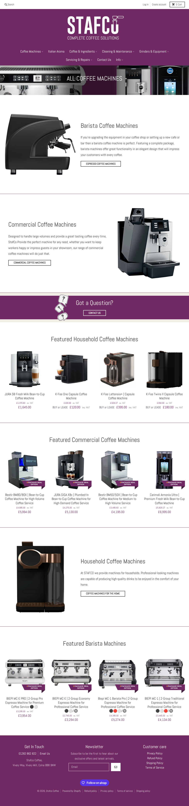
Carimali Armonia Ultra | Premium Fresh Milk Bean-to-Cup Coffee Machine (164, 499)
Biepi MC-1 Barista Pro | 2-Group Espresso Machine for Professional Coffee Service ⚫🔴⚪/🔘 (118, 704)
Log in (145, 4)
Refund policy (90, 791)
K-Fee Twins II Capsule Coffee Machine (164, 396)
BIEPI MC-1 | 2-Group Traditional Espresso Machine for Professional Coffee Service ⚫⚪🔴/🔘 (164, 704)
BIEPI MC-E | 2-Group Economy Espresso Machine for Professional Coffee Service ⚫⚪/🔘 (71, 704)
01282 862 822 (27, 753)
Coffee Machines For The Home (103, 593)
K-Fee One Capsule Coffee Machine (71, 396)
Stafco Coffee (52, 791)
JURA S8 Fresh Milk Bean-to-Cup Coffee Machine (25, 396)
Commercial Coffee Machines (30, 262)
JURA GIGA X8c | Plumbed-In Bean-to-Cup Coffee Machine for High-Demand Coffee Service (71, 499)
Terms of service (125, 791)
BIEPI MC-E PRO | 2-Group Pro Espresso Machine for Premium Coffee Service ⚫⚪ (24, 702)
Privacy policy (107, 791)
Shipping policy (143, 791)
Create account (159, 4)
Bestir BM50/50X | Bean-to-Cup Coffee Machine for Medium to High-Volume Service (117, 499)
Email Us (45, 753)
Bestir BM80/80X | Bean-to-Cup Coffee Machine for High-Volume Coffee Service (24, 499)
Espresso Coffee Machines (101, 163)
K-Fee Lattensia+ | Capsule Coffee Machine (118, 396)
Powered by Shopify (71, 791)
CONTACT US (95, 313)
